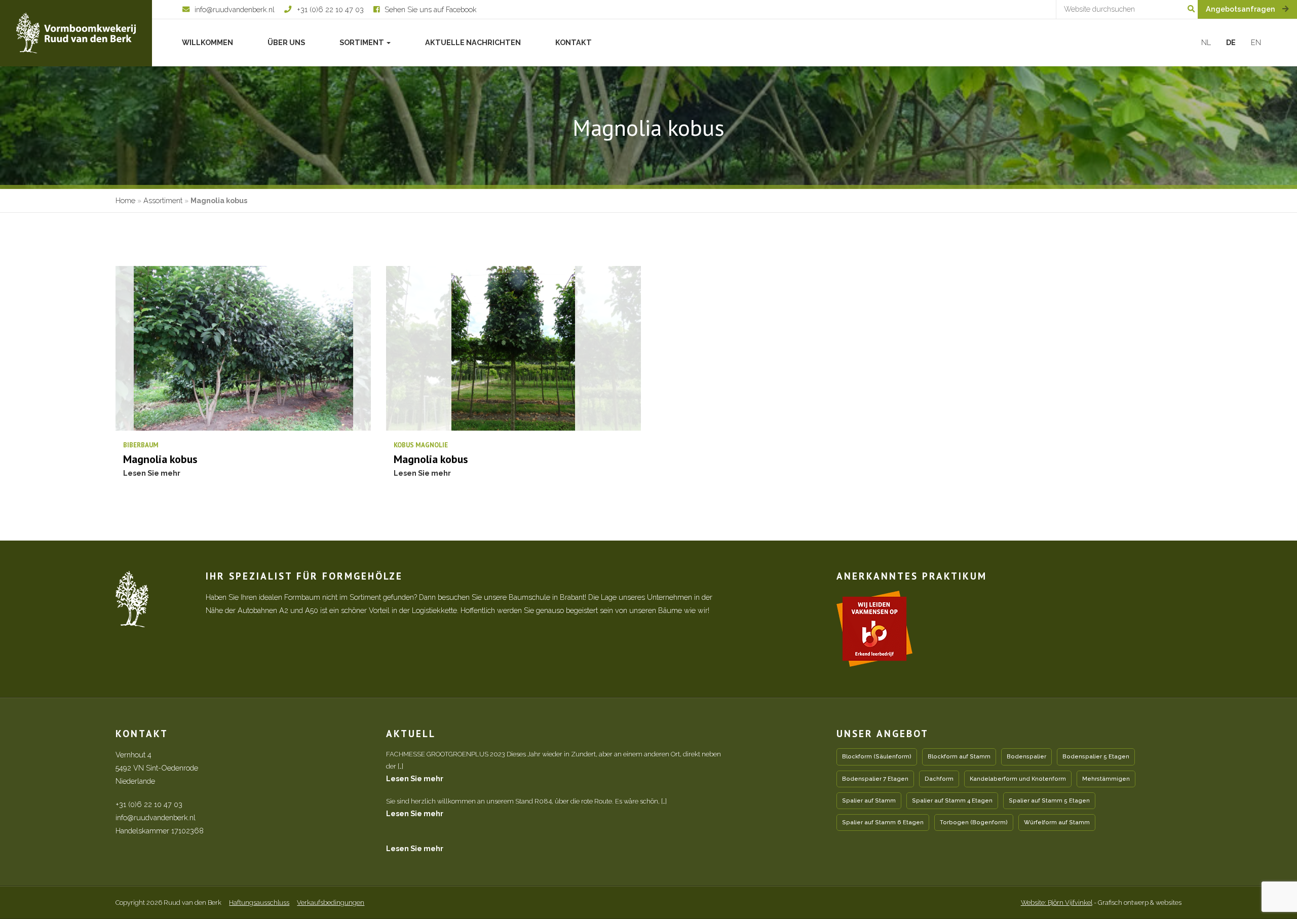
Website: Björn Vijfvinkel (1056, 902)
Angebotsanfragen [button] (1241, 9)
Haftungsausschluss (259, 902)
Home (125, 200)
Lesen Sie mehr (414, 778)
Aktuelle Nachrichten (473, 42)
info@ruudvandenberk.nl (156, 817)
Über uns (286, 42)
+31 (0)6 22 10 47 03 (149, 804)
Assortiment (162, 200)
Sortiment (362, 42)
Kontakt (573, 42)
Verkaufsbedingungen (330, 902)
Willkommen (207, 42)
